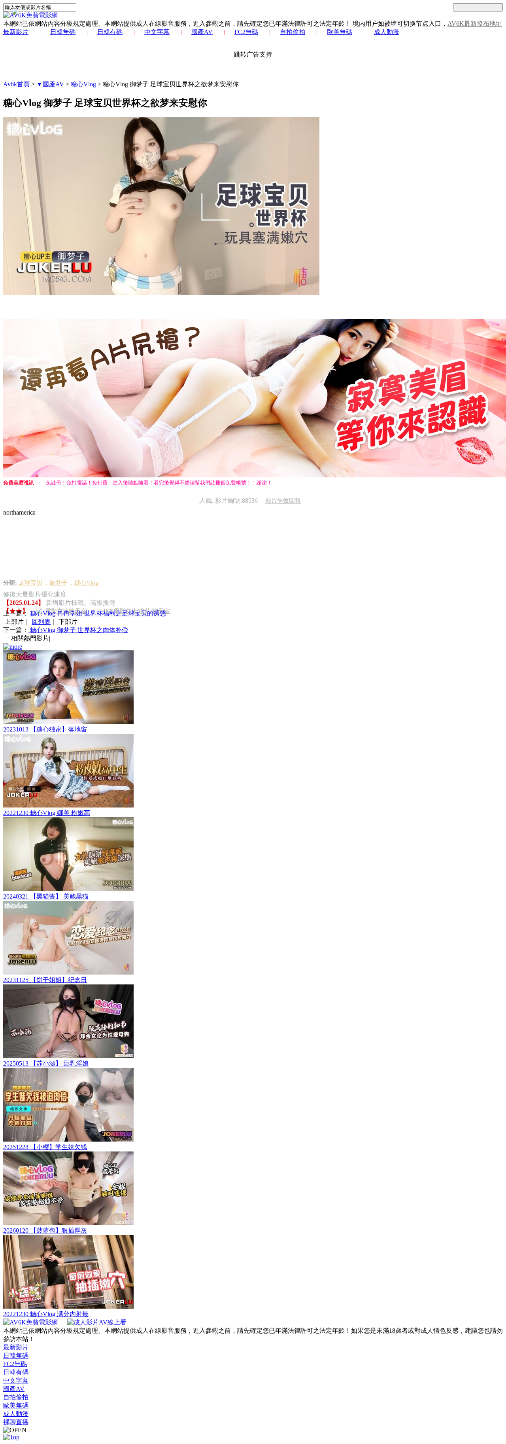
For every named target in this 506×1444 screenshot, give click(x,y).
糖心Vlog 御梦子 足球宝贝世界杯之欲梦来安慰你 (171, 84)
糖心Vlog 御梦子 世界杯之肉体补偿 (78, 630)
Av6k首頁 (16, 84)
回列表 (41, 621)
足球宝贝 (30, 583)
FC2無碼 (246, 31)
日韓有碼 (110, 31)
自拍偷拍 (292, 31)
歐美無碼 (339, 31)
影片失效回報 (283, 501)
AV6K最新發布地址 (474, 23)
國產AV (202, 31)
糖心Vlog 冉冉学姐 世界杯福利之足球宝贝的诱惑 (97, 613)
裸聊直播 (15, 1422)
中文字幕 (157, 31)
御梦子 (58, 583)
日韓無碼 (63, 31)
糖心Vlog (83, 84)
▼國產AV (50, 84)
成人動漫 (386, 31)
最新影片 (15, 31)
